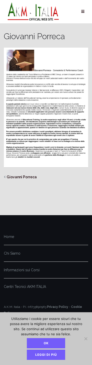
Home (9, 237)
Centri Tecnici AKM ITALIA (25, 287)
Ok (46, 343)
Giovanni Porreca (22, 177)
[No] (85, 338)
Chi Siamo (12, 253)
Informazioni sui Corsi (22, 270)
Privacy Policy (57, 307)
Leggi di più (46, 355)
